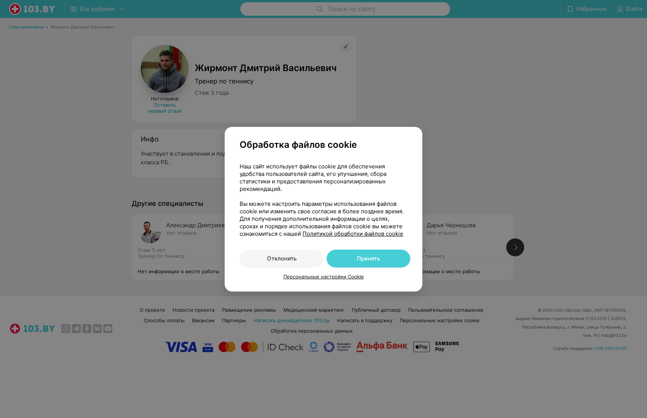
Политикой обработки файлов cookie (353, 233)
